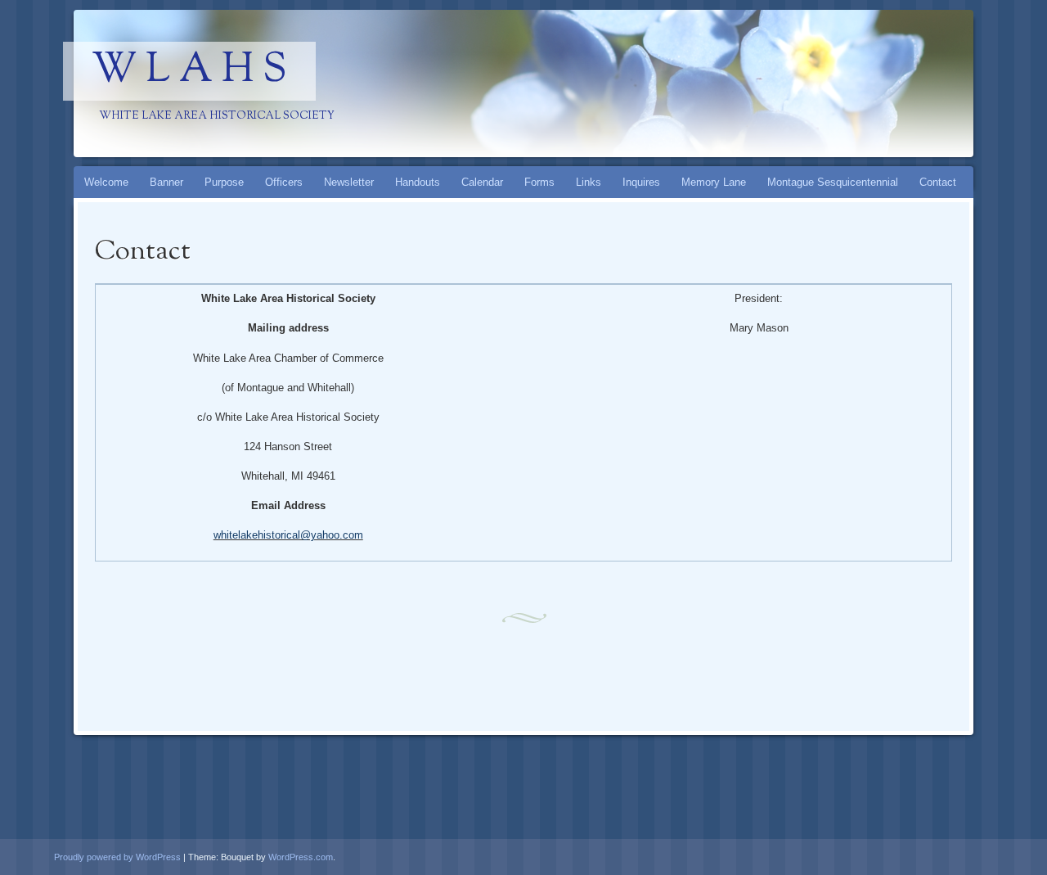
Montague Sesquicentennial (832, 182)
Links (588, 182)
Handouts (417, 182)
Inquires (641, 182)
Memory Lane (713, 182)
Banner (166, 182)
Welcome (106, 182)
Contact (937, 182)
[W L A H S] (492, 83)
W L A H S (189, 71)
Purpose (224, 182)
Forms (539, 182)
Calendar (482, 182)
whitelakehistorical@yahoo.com (288, 535)
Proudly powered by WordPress (117, 857)
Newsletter (349, 182)
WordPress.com (300, 857)
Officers (284, 182)
